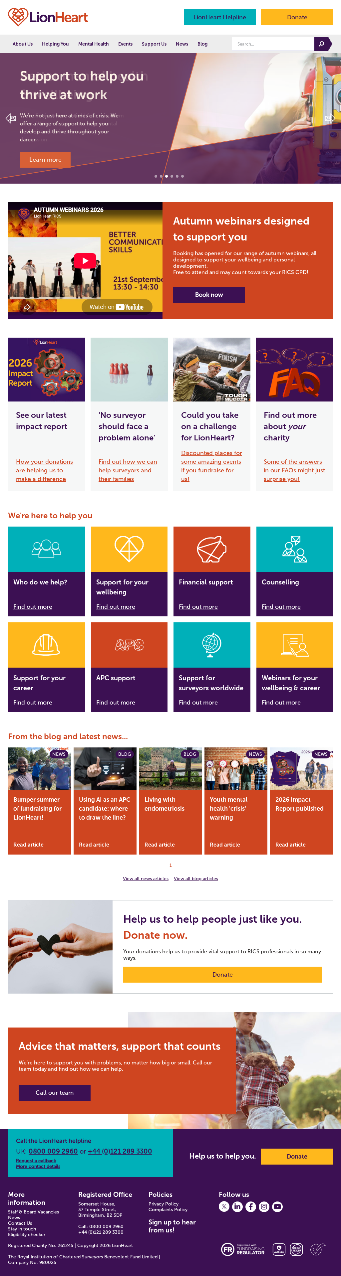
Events (125, 44)
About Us (23, 44)
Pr (151, 1204)
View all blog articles (196, 878)
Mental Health (93, 44)
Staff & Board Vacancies (33, 1212)
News (182, 44)
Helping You (55, 44)
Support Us (154, 44)
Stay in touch (22, 1229)
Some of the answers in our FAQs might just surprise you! (294, 470)
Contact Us (20, 1223)
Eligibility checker (26, 1234)
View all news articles (146, 878)
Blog (202, 44)
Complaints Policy (168, 1209)
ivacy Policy (166, 1204)
